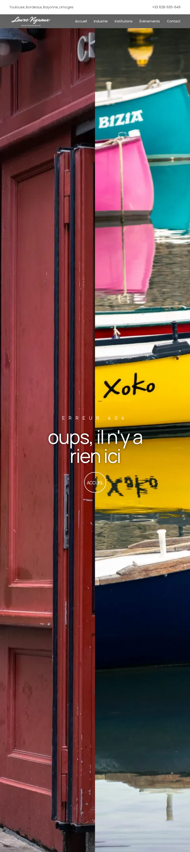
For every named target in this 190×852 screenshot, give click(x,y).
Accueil (81, 21)
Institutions (124, 21)
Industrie (101, 21)
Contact (173, 21)
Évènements (149, 21)
